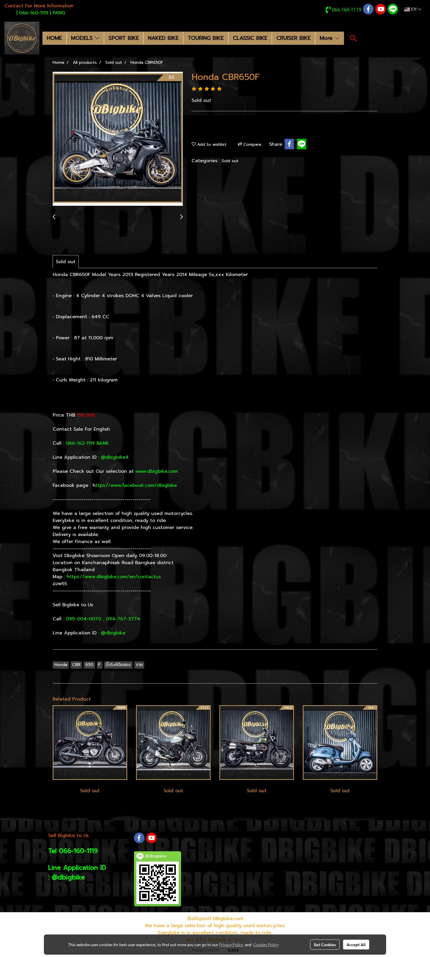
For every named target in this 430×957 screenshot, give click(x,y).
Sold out (230, 161)
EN (414, 9)
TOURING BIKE (206, 38)
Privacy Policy (231, 944)
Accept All (356, 944)
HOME (54, 38)
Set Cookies (325, 944)
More (327, 38)
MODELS (83, 38)
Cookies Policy (265, 944)
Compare (252, 144)
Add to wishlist (211, 144)
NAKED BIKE (163, 38)
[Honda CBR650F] (118, 139)
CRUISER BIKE (293, 38)
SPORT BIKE (124, 38)
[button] (353, 38)
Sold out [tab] (65, 261)
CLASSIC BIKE (250, 38)
